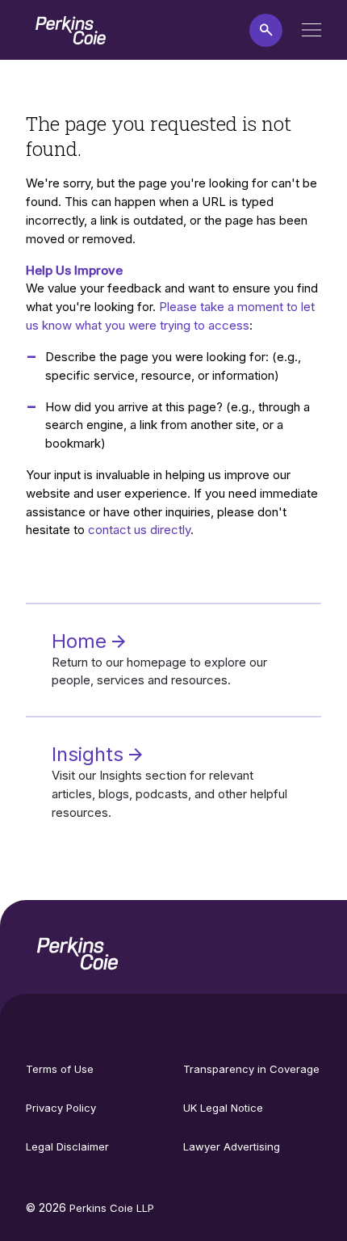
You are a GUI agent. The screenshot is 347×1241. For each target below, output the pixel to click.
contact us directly (139, 529)
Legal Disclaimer (67, 1146)
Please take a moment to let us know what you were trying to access (170, 316)
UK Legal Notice (223, 1107)
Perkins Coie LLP (111, 1207)
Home (82, 641)
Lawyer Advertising (231, 1146)
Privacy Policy (61, 1107)
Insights (90, 754)
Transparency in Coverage (251, 1068)
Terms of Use (60, 1068)
